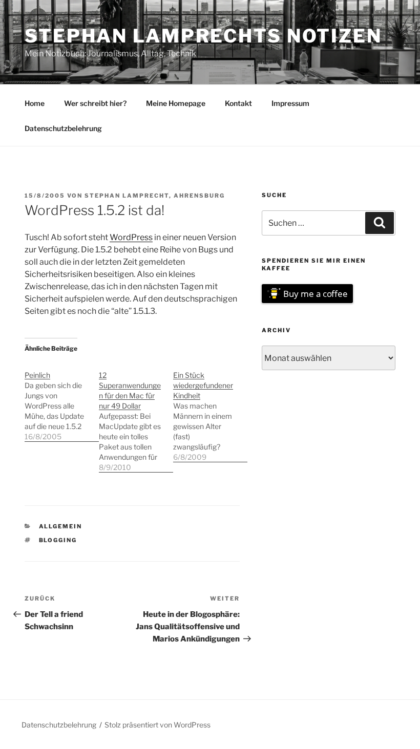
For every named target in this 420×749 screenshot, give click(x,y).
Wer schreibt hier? (95, 103)
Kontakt (238, 103)
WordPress (131, 237)
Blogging (58, 540)
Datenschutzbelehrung (63, 128)
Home (35, 103)
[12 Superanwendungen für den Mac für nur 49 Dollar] (136, 416)
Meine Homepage (175, 103)
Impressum (290, 103)
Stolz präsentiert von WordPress (157, 724)
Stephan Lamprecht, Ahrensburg (155, 195)
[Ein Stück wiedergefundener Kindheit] (210, 410)
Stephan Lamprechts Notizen (203, 36)
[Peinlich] (62, 400)
